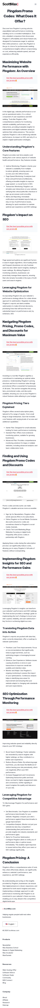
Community (7, 978)
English (11, 924)
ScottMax (10, 4)
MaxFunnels (7, 955)
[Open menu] (35, 4)
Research (6, 1003)
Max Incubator (8, 953)
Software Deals (8, 975)
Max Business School (10, 948)
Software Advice (9, 973)
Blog (4, 983)
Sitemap (6, 1005)
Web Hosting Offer (9, 970)
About (5, 997)
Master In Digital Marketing (12, 950)
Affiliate (5, 1000)
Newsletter (7, 945)
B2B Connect (7, 980)
